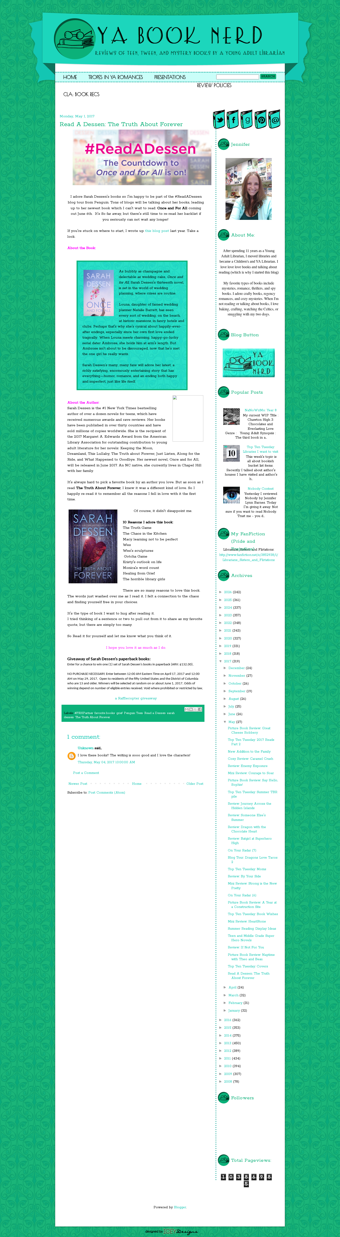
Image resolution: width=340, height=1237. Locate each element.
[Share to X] (195, 709)
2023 (228, 615)
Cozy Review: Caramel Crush (250, 759)
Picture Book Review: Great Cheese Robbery (249, 730)
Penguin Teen (133, 713)
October (236, 684)
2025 (228, 600)
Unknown (85, 748)
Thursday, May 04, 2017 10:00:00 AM (106, 762)
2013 (228, 1043)
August (234, 699)
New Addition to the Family (249, 752)
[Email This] (186, 709)
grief (119, 713)
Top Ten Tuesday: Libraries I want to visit (260, 449)
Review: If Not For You (246, 947)
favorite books (105, 713)
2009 (228, 1074)
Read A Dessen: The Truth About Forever (248, 976)
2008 (228, 1082)
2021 (228, 631)
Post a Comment (86, 773)
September (238, 691)
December (237, 668)
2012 (228, 1051)
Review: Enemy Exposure (248, 766)
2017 (228, 661)
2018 (228, 654)
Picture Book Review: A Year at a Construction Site (252, 904)
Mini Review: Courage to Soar (251, 773)
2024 (228, 608)
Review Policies (214, 85)
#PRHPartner (83, 713)
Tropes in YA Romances (115, 77)
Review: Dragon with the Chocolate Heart (247, 829)
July (232, 706)
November (237, 676)
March (234, 995)
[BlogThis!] (191, 709)
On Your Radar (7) (242, 850)
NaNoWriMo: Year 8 (261, 410)
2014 (228, 1036)
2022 (228, 623)
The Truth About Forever (92, 717)
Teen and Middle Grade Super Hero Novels (251, 938)
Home (70, 77)
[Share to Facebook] (200, 709)
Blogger (180, 1207)
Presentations (170, 77)
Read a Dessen (155, 713)
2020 (228, 638)
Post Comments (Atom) (106, 793)
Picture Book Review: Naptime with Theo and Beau (251, 957)
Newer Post (77, 784)
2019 (228, 646)
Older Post (194, 784)
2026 (228, 592)
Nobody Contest (261, 489)
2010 (228, 1066)
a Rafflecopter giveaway (136, 698)
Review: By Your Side (244, 876)
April (233, 987)
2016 (228, 1020)
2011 (228, 1058)
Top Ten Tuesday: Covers (248, 966)
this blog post (156, 231)
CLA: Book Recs (81, 94)
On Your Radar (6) (242, 895)
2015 (228, 1028)
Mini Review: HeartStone (247, 921)
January (235, 1011)
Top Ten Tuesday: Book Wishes (253, 914)
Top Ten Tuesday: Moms (247, 869)
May (232, 722)
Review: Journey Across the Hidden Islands (249, 806)
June (232, 714)
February (236, 1003)
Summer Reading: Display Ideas (252, 929)
